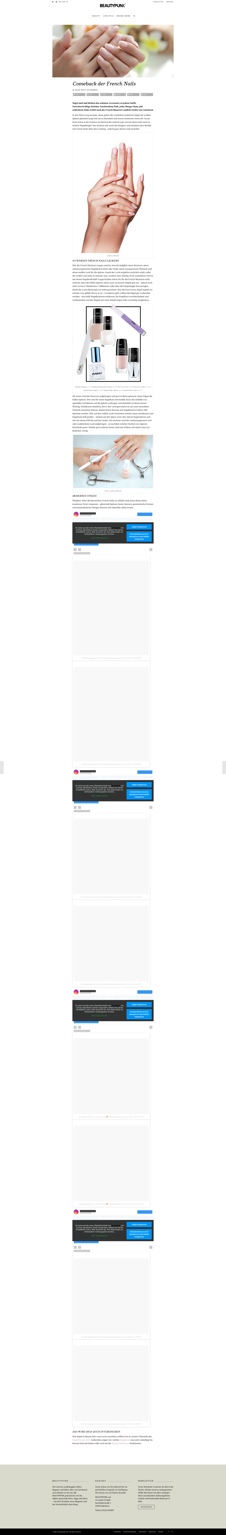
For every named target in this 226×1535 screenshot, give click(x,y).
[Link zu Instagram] (56, 2)
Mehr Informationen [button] (99, 538)
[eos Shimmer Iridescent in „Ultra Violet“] (2, 767)
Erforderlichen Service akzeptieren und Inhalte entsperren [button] (139, 536)
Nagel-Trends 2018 (81, 1440)
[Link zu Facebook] (53, 2)
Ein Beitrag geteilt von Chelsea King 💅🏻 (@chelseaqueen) (100, 1117)
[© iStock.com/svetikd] (113, 51)
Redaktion (94, 90)
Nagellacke (125, 1440)
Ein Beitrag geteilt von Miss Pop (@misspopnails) (99, 1337)
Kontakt (170, 2)
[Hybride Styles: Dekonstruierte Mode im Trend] (224, 767)
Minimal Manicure (120, 1443)
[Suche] (133, 16)
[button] (79, 94)
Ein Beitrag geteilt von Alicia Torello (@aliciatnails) (99, 658)
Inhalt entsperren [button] (139, 527)
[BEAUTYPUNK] (113, 8)
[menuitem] (158, 1)
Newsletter (158, 2)
